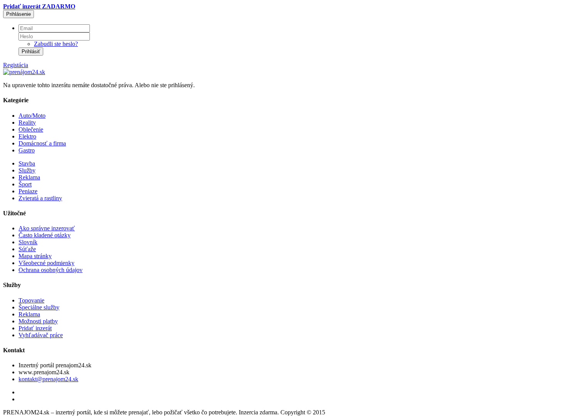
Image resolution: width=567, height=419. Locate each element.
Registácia (15, 65)
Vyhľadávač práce (41, 335)
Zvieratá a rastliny (40, 198)
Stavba (27, 163)
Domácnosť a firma (42, 143)
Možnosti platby (38, 321)
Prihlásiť (31, 51)
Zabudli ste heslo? (56, 44)
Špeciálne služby (39, 307)
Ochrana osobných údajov (51, 270)
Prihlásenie (18, 14)
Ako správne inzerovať (47, 228)
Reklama (29, 177)
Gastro (27, 150)
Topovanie (31, 300)
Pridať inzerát (35, 328)
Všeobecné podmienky (46, 263)
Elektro (27, 136)
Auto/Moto (32, 115)
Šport (25, 184)
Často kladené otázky (45, 235)
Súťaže (27, 249)
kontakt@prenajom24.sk (48, 379)
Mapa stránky (35, 256)
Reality (27, 122)
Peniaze (28, 191)
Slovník (28, 242)
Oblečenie (31, 129)
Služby (27, 170)
